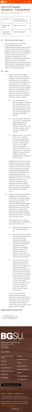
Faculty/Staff (4, 377)
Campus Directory (6, 367)
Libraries (19, 363)
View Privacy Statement (8, 405)
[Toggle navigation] (29, 2)
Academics (4, 361)
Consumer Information (7, 371)
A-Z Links (3, 364)
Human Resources (22, 359)
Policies (7, 12)
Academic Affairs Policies (16, 12)
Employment (4, 374)
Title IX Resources (22, 379)
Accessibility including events (7, 357)
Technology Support (22, 376)
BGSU (2, 12)
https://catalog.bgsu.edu (19, 55)
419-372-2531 (5, 348)
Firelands (19, 356)
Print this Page (7, 316)
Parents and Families (23, 369)
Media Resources (22, 366)
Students (19, 372)
